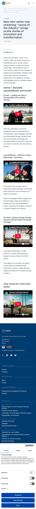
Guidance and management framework (14, 391)
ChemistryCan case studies (10, 432)
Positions (5, 372)
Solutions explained (8, 441)
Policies (4, 369)
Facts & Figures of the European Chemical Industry (15, 407)
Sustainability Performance (10, 415)
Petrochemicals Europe (9, 426)
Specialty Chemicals (8, 421)
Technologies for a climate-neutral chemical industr (16, 435)
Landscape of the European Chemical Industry (17, 413)
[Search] (29, 3)
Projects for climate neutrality (11, 438)
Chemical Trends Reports (10, 410)
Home (5, 8)
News (9, 8)
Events (4, 383)
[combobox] (29, 3)
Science (4, 393)
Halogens (5, 423)
